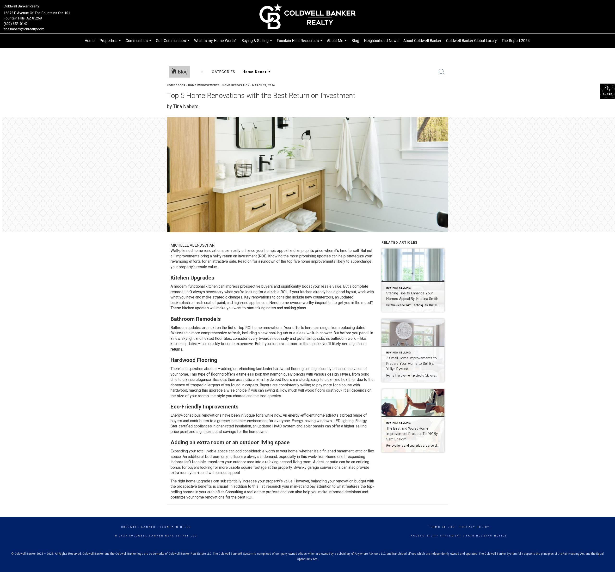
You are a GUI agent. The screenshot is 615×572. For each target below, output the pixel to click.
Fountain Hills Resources (300, 43)
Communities (139, 43)
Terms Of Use (441, 527)
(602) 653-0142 (16, 24)
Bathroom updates (186, 327)
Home (90, 40)
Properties (110, 43)
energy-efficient (301, 415)
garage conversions (324, 467)
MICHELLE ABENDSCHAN (193, 245)
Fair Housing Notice (486, 536)
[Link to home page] (307, 17)
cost (329, 390)
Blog (355, 40)
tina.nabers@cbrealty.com (24, 29)
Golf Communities (173, 43)
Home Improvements (204, 85)
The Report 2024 (516, 40)
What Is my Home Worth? (215, 40)
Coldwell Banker (138, 527)
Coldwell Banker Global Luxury (471, 40)
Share (607, 94)
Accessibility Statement (436, 536)
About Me (337, 43)
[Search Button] (441, 71)
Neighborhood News (381, 40)
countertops (323, 297)
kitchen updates (195, 308)
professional (276, 492)
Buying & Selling (257, 43)
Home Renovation (236, 85)
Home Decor (176, 85)
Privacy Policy (475, 527)
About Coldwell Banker (422, 40)
